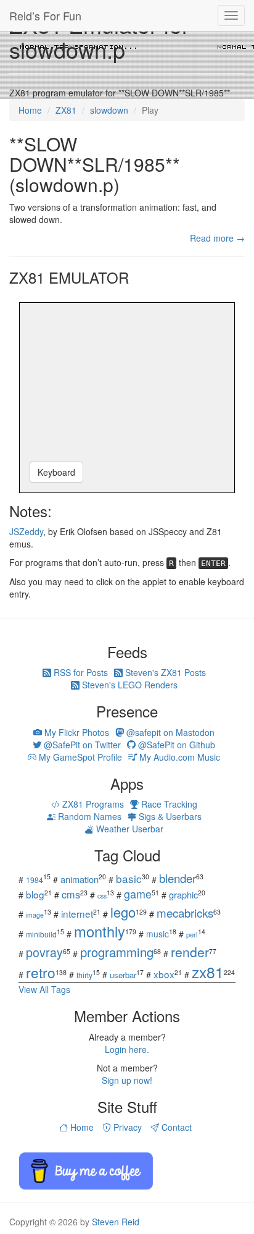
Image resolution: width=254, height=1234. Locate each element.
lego (123, 911)
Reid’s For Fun (45, 15)
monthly (99, 931)
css (102, 895)
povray (44, 952)
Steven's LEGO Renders (129, 684)
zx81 (208, 972)
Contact (175, 1127)
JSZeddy (26, 531)
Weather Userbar (128, 828)
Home (81, 1127)
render (190, 951)
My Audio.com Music (178, 757)
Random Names (88, 816)
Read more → (217, 238)
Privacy (126, 1127)
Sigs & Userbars (169, 816)
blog (35, 894)
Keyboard (56, 472)
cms (71, 894)
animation (79, 879)
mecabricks (185, 912)
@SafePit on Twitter (81, 744)
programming (117, 952)
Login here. (127, 1049)
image (35, 914)
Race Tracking (168, 804)
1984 (34, 879)
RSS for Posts (79, 672)
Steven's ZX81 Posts (164, 672)
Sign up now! (127, 1080)
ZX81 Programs (92, 804)
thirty (84, 975)
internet (77, 913)
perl (192, 934)
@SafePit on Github (175, 744)
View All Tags (44, 989)
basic (129, 878)
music (157, 934)
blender (177, 877)
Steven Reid (115, 1221)
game (138, 893)
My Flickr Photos (75, 732)
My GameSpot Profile (79, 757)
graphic (183, 894)
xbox (164, 974)
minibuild (41, 934)
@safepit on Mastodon (169, 732)
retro (40, 972)
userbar (123, 975)
